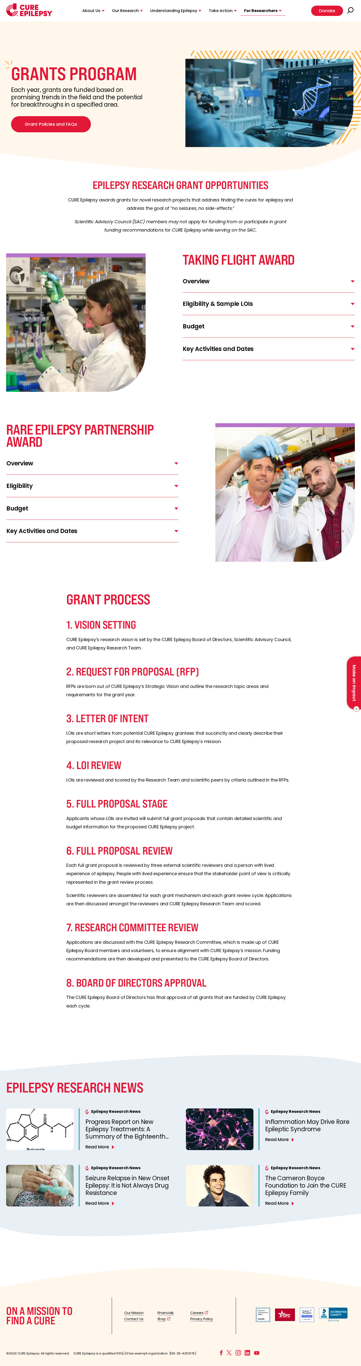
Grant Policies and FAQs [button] (51, 124)
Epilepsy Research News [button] (115, 1111)
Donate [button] (327, 11)
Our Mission (134, 1312)
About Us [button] (91, 10)
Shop (161, 1318)
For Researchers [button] (261, 10)
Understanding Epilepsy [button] (173, 10)
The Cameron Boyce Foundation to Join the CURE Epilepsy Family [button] (305, 1185)
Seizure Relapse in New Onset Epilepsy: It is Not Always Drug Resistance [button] (127, 1185)
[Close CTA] (355, 709)
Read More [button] (97, 1147)
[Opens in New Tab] (263, 1321)
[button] (29, 15)
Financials (165, 1312)
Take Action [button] (221, 10)
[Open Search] (351, 10)
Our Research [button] (125, 10)
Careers (197, 1312)
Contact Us (133, 1318)
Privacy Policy (201, 1318)
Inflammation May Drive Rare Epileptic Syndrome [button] (307, 1125)
